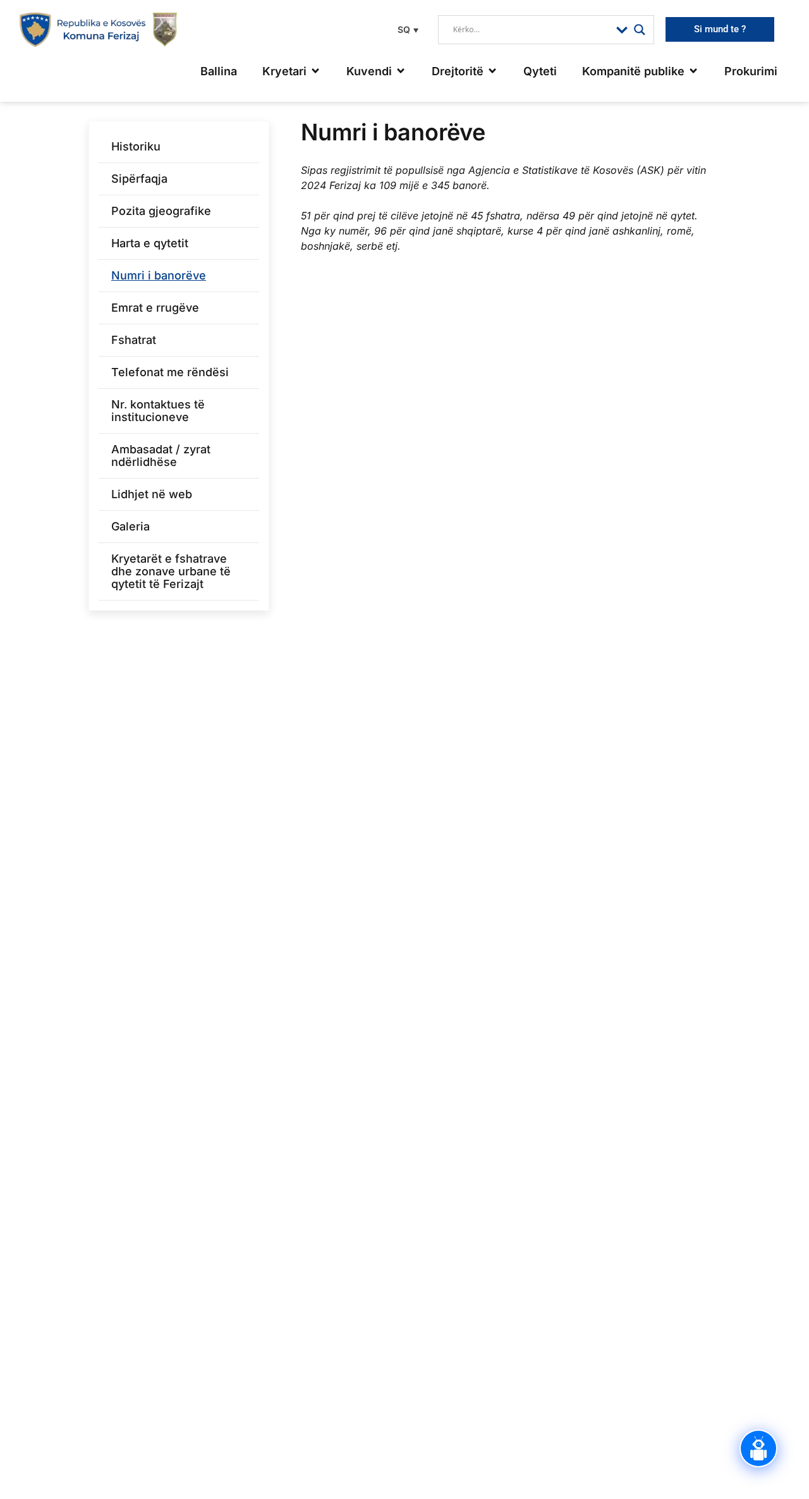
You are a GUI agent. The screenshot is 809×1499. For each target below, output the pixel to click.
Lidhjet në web (151, 494)
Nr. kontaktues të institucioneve (158, 411)
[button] (406, 29)
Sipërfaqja (139, 178)
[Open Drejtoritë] (492, 71)
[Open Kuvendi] (400, 71)
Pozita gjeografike (161, 210)
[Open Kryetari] (315, 71)
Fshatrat (133, 339)
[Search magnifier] (639, 30)
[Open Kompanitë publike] (693, 71)
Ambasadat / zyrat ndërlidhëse (160, 455)
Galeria (130, 526)
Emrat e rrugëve (155, 307)
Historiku (136, 146)
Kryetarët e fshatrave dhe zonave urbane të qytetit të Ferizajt (171, 571)
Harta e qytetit (149, 243)
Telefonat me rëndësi (170, 372)
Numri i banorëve (158, 275)
